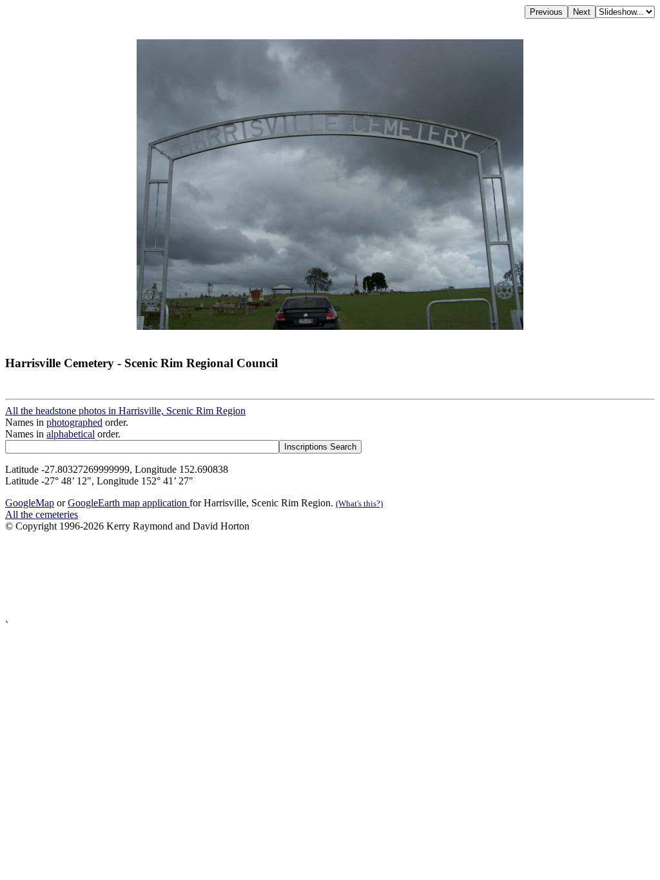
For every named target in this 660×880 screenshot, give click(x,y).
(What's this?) (359, 503)
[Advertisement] (330, 576)
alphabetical (70, 433)
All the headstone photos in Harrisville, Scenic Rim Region (125, 410)
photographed (74, 422)
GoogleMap (29, 502)
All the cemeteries (41, 514)
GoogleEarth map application (128, 502)
